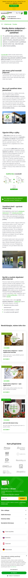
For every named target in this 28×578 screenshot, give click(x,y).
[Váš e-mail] (14, 498)
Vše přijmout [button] (14, 572)
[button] (25, 12)
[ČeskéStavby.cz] (7, 460)
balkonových (5, 213)
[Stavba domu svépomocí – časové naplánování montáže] (14, 339)
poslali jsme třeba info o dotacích (10, 494)
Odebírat (22, 498)
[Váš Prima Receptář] (7, 472)
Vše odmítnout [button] (14, 569)
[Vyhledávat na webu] (17, 13)
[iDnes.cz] (7, 466)
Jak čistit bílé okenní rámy (10, 423)
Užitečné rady (7, 24)
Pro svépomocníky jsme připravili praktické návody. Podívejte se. (13, 199)
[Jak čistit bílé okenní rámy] (14, 408)
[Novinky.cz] (21, 460)
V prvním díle (4, 54)
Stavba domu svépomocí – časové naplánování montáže (12, 351)
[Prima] (7, 448)
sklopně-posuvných (17, 213)
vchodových (21, 211)
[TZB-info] (21, 454)
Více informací (14, 5)
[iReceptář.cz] (20, 472)
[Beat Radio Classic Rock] (7, 454)
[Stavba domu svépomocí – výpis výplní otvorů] (14, 372)
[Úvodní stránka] (2, 24)
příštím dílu (17, 301)
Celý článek (6, 359)
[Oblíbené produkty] (19, 13)
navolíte (9, 296)
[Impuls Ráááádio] (21, 448)
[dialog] (14, 566)
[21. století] (21, 466)
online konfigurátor (12, 295)
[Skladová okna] (6, 13)
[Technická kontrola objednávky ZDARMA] (3, 17)
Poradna (15, 24)
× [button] (26, 555)
